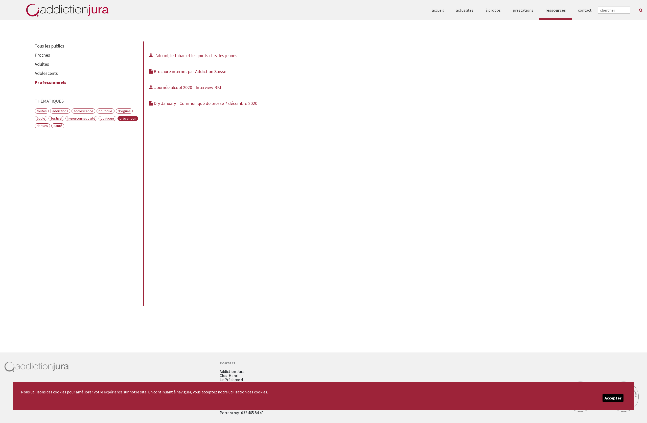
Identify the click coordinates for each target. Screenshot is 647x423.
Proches (42, 55)
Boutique (105, 111)
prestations (523, 10)
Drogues (124, 111)
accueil (438, 10)
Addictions (60, 111)
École (41, 118)
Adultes (42, 64)
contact (585, 10)
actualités (464, 10)
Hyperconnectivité (81, 118)
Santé (58, 125)
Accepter (613, 397)
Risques (42, 125)
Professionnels (50, 82)
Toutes (42, 111)
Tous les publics (49, 46)
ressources (555, 10)
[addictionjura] (67, 10)
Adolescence (83, 111)
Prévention (128, 118)
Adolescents (46, 73)
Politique (107, 118)
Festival (56, 118)
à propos (493, 10)
